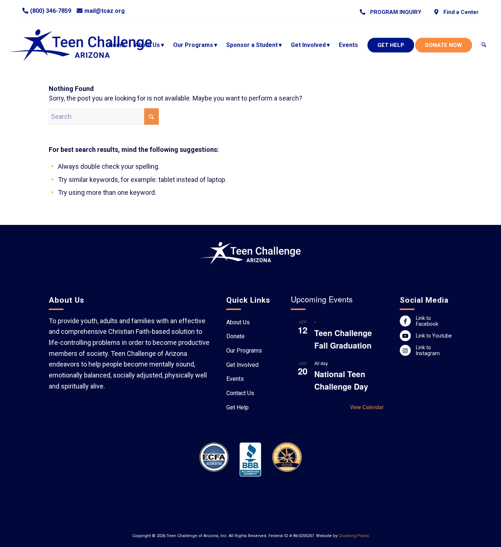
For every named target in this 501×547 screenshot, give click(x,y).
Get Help (237, 407)
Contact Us (240, 393)
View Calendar (367, 407)
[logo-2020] (88, 45)
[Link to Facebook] (405, 321)
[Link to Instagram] (405, 350)
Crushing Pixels (354, 535)
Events (235, 378)
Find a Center (459, 12)
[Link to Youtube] (405, 335)
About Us (238, 322)
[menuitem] (390, 12)
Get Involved (242, 364)
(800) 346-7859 (50, 10)
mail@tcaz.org (104, 10)
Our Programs (244, 350)
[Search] (484, 45)
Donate (235, 336)
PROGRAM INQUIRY (394, 12)
